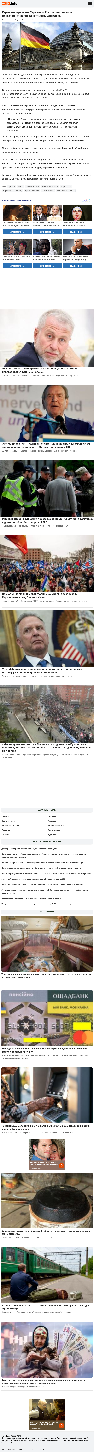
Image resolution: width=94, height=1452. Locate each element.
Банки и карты (8, 821)
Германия (11, 187)
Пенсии (5, 816)
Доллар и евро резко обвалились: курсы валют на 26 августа (29, 849)
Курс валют (53, 835)
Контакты (11, 1449)
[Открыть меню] (90, 3)
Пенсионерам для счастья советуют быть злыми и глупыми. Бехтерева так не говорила (41, 868)
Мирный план (66, 187)
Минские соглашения (50, 187)
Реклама (20, 1449)
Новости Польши (56, 825)
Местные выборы (32, 187)
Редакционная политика (34, 1449)
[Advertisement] (47, 289)
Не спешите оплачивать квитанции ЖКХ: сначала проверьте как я (31, 898)
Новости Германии (10, 825)
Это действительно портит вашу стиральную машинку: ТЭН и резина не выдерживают (40, 904)
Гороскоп (52, 821)
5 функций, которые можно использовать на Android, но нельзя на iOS (33, 879)
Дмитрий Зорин (14, 20)
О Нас (3, 1449)
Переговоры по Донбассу (12, 191)
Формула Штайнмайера (65, 191)
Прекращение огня (32, 191)
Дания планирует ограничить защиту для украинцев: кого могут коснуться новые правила (42, 884)
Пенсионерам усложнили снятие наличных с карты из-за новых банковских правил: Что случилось (46, 873)
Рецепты (6, 830)
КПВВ (20, 187)
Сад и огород (54, 830)
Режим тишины (47, 191)
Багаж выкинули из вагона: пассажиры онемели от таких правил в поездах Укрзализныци (42, 862)
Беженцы (52, 816)
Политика (25, 20)
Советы (5, 835)
